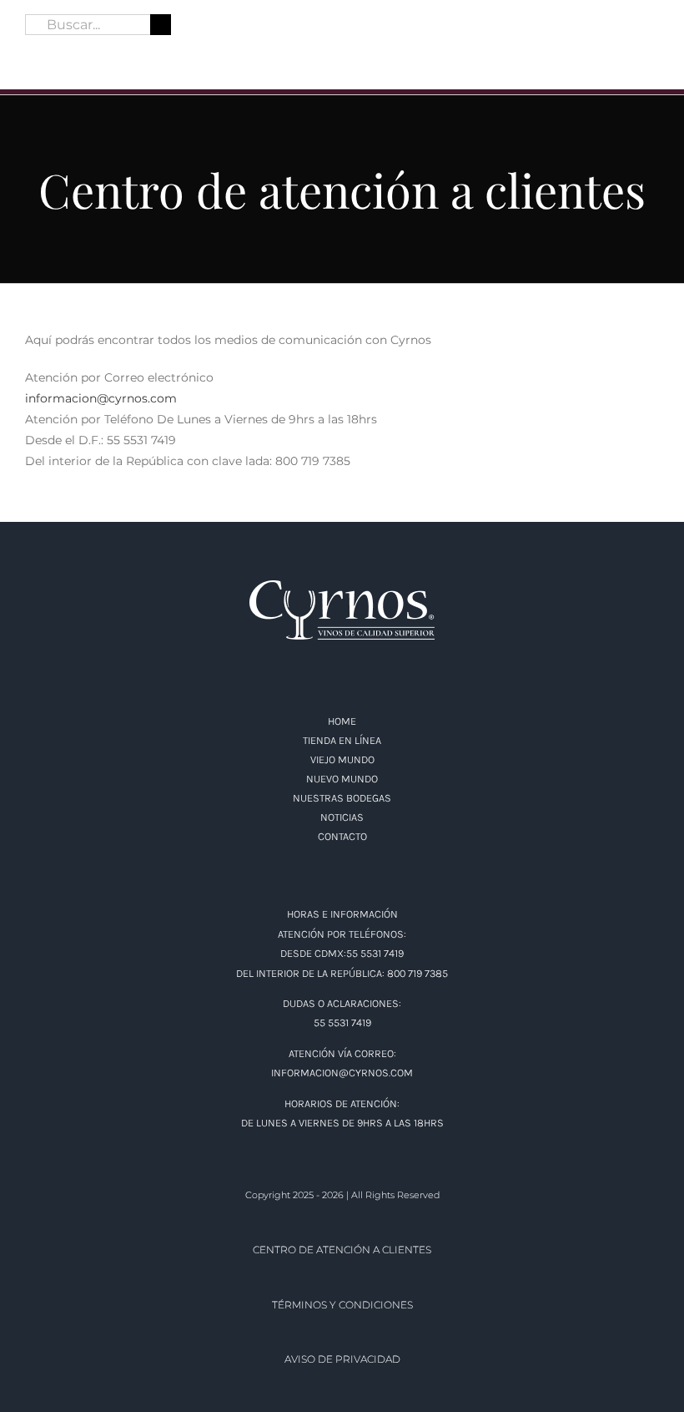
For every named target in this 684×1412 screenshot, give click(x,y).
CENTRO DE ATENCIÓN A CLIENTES (342, 1249)
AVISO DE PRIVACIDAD (342, 1359)
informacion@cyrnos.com (101, 398)
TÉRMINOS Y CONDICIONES (342, 1304)
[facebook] (31, 51)
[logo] (342, 12)
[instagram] (61, 51)
